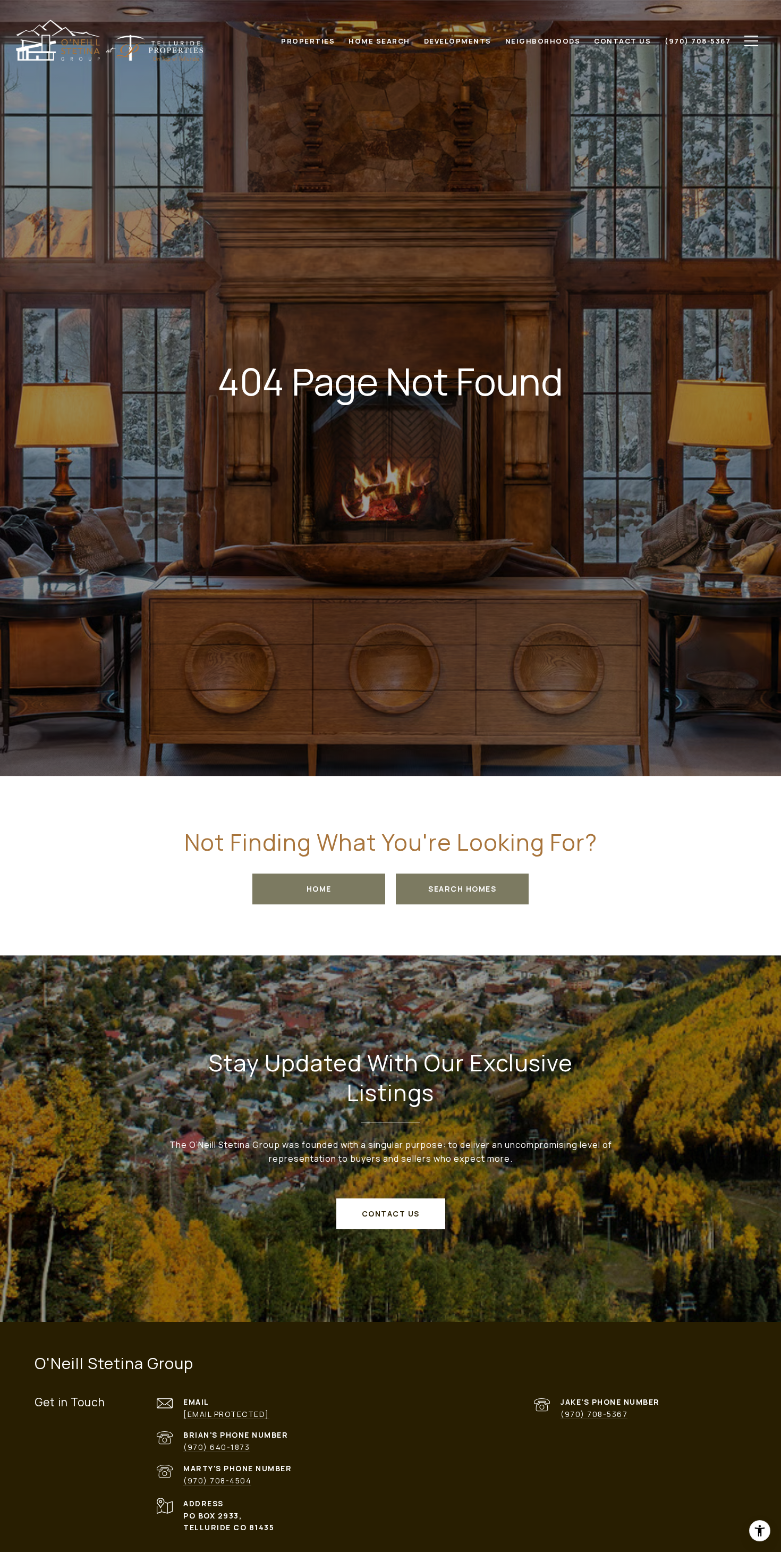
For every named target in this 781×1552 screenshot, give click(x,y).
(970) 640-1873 (216, 1447)
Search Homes (462, 889)
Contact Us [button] (391, 1214)
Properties (308, 41)
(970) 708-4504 (217, 1480)
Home (319, 889)
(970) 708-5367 (594, 1414)
